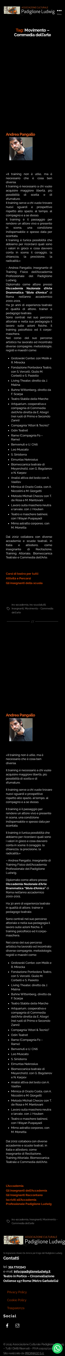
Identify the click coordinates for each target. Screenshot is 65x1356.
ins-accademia (20, 604)
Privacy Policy (17, 1292)
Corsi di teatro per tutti (22, 573)
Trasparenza (15, 1308)
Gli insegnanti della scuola (24, 583)
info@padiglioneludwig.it (32, 1271)
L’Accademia (15, 1186)
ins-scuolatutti (37, 604)
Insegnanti (18, 608)
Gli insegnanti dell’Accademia (26, 1190)
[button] (57, 1348)
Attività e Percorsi (18, 578)
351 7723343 (16, 1267)
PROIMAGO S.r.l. (34, 1353)
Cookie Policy (17, 1300)
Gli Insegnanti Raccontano (24, 1195)
